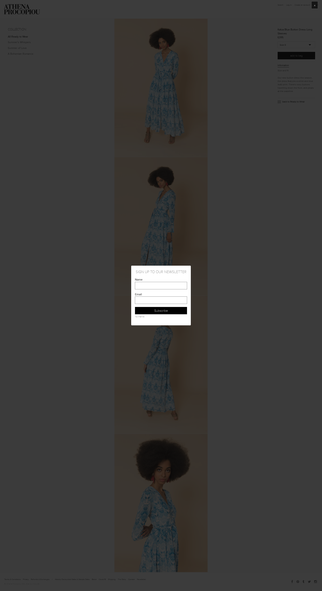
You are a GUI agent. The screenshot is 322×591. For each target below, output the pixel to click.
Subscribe (161, 311)
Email (138, 294)
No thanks (139, 316)
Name (139, 280)
